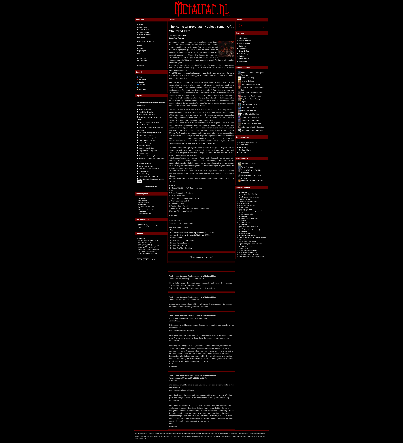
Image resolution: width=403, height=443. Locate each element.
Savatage (242, 152)
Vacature (140, 66)
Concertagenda (142, 194)
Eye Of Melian (244, 43)
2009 (184, 35)
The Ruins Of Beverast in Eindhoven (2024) (193, 235)
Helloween (243, 61)
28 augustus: (142, 211)
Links (139, 53)
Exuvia (179, 238)
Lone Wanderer (245, 41)
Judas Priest (243, 145)
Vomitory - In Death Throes (251, 96)
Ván (171, 230)
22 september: (142, 224)
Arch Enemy (243, 147)
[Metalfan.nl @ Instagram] (138, 79)
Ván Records (179, 38)
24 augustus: (142, 204)
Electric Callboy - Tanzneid (251, 117)
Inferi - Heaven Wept (248, 111)
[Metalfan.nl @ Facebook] (137, 77)
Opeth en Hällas (245, 150)
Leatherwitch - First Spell (250, 120)
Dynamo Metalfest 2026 (248, 142)
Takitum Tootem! (183, 243)
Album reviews (142, 27)
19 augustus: (243, 192)
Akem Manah (244, 38)
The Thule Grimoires (184, 248)
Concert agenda (143, 32)
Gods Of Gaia (244, 51)
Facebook (142, 77)
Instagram (142, 79)
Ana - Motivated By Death (250, 114)
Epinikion (242, 46)
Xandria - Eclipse (247, 81)
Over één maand (142, 219)
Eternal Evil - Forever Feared (251, 124)
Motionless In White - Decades (252, 127)
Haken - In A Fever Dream (250, 84)
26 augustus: (142, 208)
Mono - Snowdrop (247, 78)
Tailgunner (243, 48)
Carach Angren (244, 53)
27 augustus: (243, 228)
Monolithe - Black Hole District (252, 180)
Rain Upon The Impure (185, 240)
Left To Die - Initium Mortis (250, 104)
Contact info (141, 58)
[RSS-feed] (137, 89)
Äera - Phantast (247, 167)
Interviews (141, 37)
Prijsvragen (141, 51)
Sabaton (242, 56)
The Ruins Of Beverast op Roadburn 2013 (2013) (195, 233)
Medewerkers (142, 61)
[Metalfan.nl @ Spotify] (138, 82)
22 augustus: (142, 198)
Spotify (141, 82)
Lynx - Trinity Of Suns (249, 107)
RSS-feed (142, 89)
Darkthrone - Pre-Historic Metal (252, 130)
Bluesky (142, 84)
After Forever (244, 59)
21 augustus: (243, 196)
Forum (139, 46)
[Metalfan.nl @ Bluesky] (138, 84)
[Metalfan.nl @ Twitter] (138, 87)
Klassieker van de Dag (145, 41)
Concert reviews (143, 30)
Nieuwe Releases (144, 35)
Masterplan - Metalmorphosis (251, 93)
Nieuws (140, 25)
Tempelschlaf (182, 245)
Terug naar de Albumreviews (201, 257)
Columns (140, 48)
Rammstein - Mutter (248, 164)
